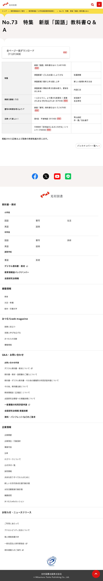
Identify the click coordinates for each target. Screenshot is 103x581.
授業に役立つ (10, 327)
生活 (69, 221)
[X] (46, 176)
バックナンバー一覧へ (87, 146)
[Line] (68, 176)
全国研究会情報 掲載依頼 (16, 411)
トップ (4, 11)
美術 (69, 240)
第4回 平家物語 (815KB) (45, 119)
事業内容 (8, 447)
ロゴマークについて (13, 459)
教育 (6, 297)
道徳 (38, 227)
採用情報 (8, 471)
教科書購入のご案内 (13, 550)
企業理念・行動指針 (13, 441)
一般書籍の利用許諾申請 (16, 405)
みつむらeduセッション (14, 501)
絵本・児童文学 (11, 309)
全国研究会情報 (12, 278)
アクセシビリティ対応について (17, 530)
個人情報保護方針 (12, 537)
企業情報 (6, 427)
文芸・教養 (9, 303)
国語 (7, 221)
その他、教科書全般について (16, 386)
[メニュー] (99, 4)
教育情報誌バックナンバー (17, 272)
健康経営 (8, 495)
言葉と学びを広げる (13, 333)
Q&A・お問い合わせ (13, 355)
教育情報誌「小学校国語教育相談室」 (42, 11)
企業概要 (8, 435)
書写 (38, 221)
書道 (7, 260)
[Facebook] (35, 176)
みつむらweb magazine (15, 319)
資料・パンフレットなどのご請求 (20, 417)
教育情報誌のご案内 (18, 11)
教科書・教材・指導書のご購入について (21, 374)
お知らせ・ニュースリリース (16, 512)
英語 (7, 227)
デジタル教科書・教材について (17, 368)
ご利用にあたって (12, 523)
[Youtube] (57, 176)
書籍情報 (6, 288)
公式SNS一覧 (10, 465)
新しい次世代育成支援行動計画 (17, 483)
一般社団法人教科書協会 (14, 543)
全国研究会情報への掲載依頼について (20, 398)
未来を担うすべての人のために (17, 477)
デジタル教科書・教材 (15, 266)
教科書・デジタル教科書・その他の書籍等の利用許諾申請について (32, 380)
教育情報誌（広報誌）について (17, 392)
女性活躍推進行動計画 (14, 489)
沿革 (6, 453)
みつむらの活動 (11, 339)
